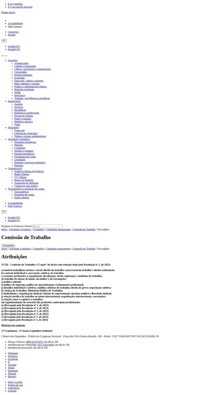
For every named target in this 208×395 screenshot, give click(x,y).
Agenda (18, 104)
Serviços (18, 107)
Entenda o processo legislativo (29, 162)
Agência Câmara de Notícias (29, 171)
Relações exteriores (24, 89)
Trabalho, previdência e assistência (32, 98)
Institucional (14, 101)
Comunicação (15, 168)
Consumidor (20, 72)
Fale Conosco (15, 26)
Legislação (19, 159)
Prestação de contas (24, 194)
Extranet (12, 390)
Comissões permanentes (58, 229)
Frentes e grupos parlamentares (30, 136)
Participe (18, 165)
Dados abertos (21, 197)
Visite (17, 124)
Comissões (19, 148)
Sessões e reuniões (23, 150)
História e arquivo (23, 121)
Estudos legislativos (24, 153)
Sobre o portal (15, 382)
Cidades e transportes (25, 66)
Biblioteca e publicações (26, 112)
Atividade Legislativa (19, 139)
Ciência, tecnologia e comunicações (32, 69)
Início (4, 229)
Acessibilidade (15, 23)
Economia (19, 77)
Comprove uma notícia (26, 186)
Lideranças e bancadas (25, 133)
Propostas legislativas (25, 142)
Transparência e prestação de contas (26, 188)
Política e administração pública (30, 86)
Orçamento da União (25, 156)
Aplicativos (14, 388)
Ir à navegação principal (20, 7)
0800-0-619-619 (34, 341)
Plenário (18, 145)
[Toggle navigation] (2, 55)
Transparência (21, 191)
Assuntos (12, 60)
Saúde (17, 92)
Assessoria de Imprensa (26, 183)
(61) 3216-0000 (46, 344)
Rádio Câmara (21, 174)
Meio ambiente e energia (26, 83)
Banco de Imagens (23, 180)
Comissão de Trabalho (83, 229)
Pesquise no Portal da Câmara (16, 226)
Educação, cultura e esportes (28, 80)
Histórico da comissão (13, 325)
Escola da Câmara (23, 115)
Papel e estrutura (22, 118)
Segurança (19, 95)
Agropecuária (21, 63)
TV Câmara (20, 177)
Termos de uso (15, 385)
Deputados (13, 127)
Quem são (19, 130)
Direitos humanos (23, 75)
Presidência (20, 110)
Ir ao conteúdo (15, 4)
